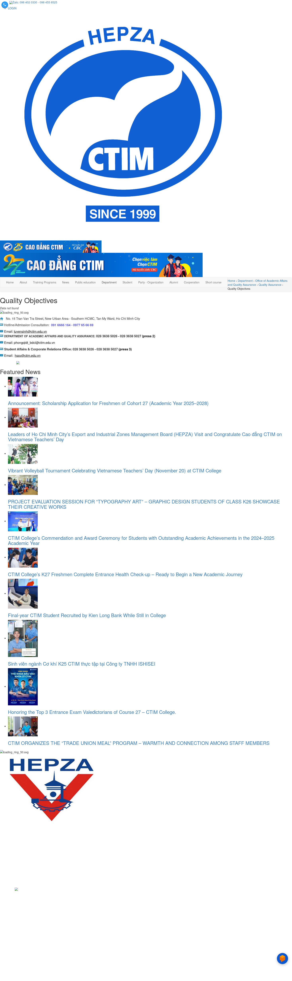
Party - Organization (150, 282)
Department (109, 282)
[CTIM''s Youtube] (10, 889)
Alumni (173, 282)
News (65, 282)
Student (127, 282)
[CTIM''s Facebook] (3, 889)
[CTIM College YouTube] (11, 362)
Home (10, 282)
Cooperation (191, 282)
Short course (213, 282)
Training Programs (44, 282)
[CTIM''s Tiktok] (16, 889)
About (23, 282)
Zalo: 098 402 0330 (25, 2)
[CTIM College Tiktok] (18, 362)
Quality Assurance (270, 285)
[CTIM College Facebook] (3, 362)
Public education (85, 282)
